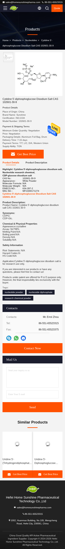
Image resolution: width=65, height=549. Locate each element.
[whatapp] (16, 338)
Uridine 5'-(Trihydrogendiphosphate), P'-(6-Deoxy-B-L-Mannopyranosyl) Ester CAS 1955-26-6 (17, 461)
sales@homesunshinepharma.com (23, 2)
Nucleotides (31, 40)
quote (57, 8)
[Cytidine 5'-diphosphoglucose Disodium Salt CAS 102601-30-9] (38, 74)
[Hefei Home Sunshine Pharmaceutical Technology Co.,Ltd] (15, 8)
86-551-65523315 (53, 2)
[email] (23, 338)
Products (16, 40)
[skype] (9, 338)
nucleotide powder (14, 292)
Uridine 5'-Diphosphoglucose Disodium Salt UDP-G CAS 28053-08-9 (46, 461)
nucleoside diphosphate (40, 292)
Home (6, 40)
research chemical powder (18, 298)
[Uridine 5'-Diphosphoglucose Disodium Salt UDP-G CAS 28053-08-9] (47, 444)
